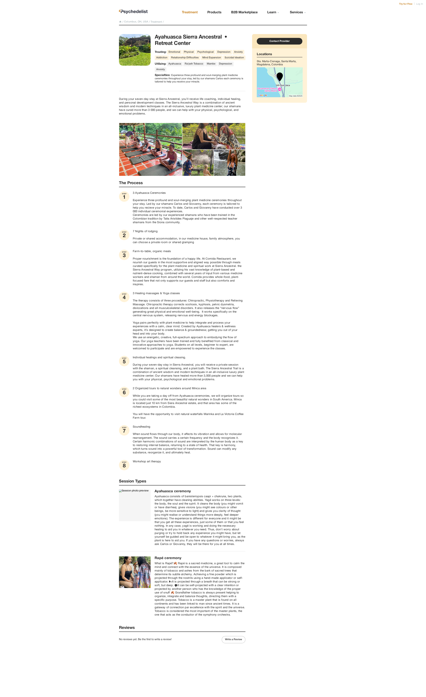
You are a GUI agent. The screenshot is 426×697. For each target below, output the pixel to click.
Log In (419, 4)
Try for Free (405, 4)
